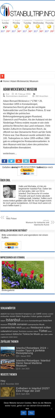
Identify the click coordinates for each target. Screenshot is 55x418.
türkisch (8, 334)
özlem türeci (13, 337)
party (24, 328)
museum (4, 325)
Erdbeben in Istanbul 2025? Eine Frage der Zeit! (33, 389)
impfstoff (47, 316)
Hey (3, 380)
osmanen (22, 324)
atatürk (4, 314)
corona (44, 314)
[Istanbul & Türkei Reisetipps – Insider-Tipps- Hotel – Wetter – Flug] (27, 9)
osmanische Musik (36, 324)
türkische (17, 334)
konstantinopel (35, 320)
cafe (33, 314)
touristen (30, 331)
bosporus (28, 314)
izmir (22, 321)
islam (3, 320)
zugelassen (4, 337)
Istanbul (13, 320)
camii (38, 313)
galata (39, 316)
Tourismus (23, 331)
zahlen (50, 334)
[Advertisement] (27, 54)
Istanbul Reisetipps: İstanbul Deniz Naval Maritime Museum (33, 363)
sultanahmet (6, 331)
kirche (26, 321)
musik (12, 324)
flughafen (26, 316)
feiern (18, 316)
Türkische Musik (31, 334)
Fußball (33, 316)
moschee (47, 320)
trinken (36, 331)
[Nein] (51, 408)
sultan (47, 327)
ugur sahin (44, 334)
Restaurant (37, 327)
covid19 (50, 314)
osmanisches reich (11, 327)
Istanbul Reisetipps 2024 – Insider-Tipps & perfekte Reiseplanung (32, 350)
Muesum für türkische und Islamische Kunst (37, 223)
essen (13, 316)
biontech (19, 314)
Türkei (43, 331)
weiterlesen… (10, 153)
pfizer (28, 328)
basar (12, 314)
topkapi (15, 331)
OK (23, 413)
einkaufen (5, 316)
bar (8, 314)
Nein (31, 413)
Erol (7, 94)
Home (5, 81)
